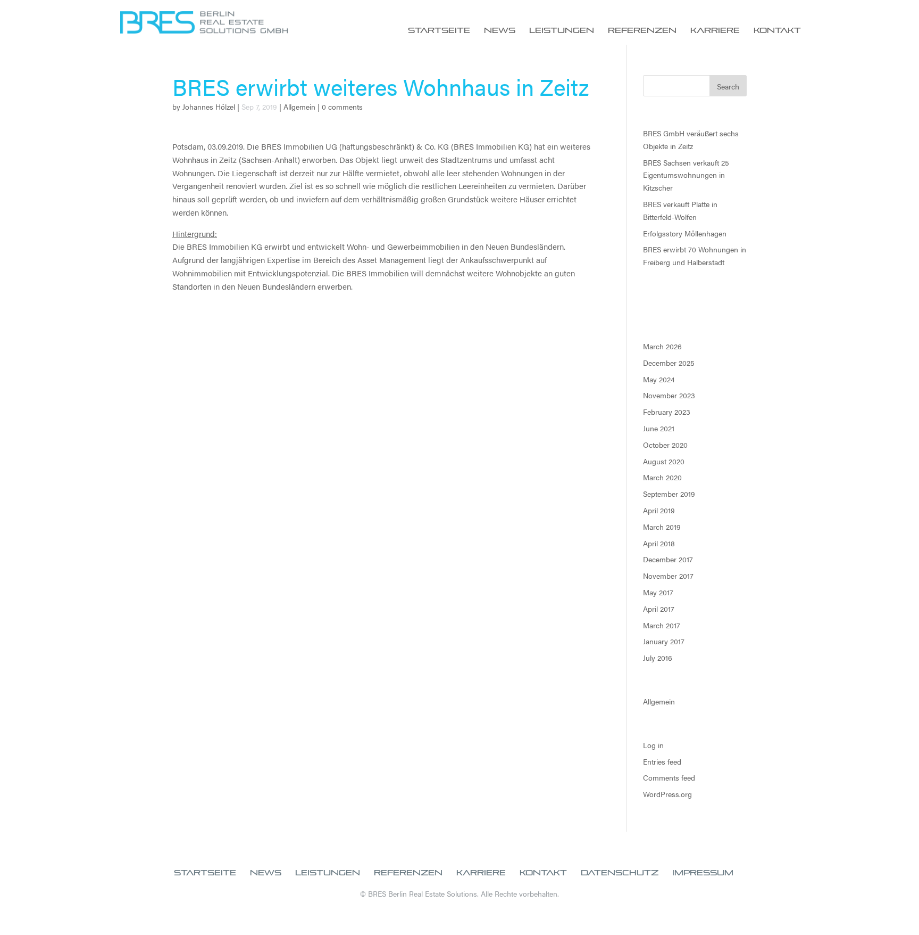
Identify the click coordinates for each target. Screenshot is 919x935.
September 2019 (669, 493)
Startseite (439, 31)
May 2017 (658, 592)
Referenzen (642, 31)
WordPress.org (667, 794)
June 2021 (658, 428)
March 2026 (662, 346)
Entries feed (662, 761)
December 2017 (668, 559)
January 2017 (663, 641)
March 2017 (661, 625)
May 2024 (659, 379)
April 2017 (658, 608)
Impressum (702, 872)
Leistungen (561, 31)
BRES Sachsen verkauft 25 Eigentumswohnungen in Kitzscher (686, 175)
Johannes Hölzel (208, 106)
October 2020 (665, 444)
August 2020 (663, 461)
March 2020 (662, 477)
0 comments (342, 106)
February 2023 (666, 411)
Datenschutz (619, 872)
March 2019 (662, 526)
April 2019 (659, 510)
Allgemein (299, 106)
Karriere (715, 31)
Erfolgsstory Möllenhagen (684, 233)
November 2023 (669, 395)
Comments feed (669, 777)
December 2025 (669, 362)
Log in (653, 745)
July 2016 (657, 657)
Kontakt (777, 31)
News (499, 31)
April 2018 (659, 543)
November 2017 (668, 575)
